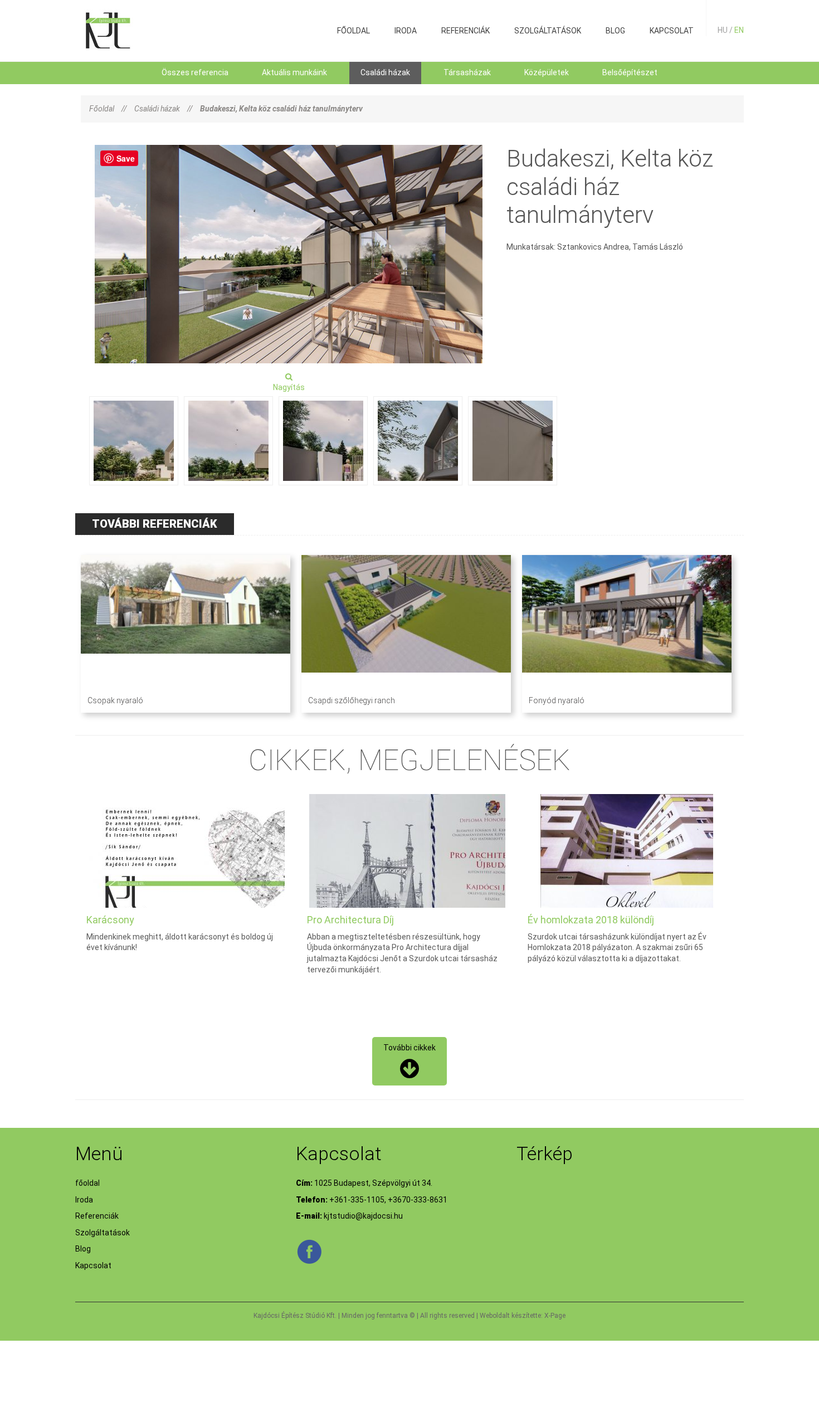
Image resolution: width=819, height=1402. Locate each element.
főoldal (353, 30)
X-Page (555, 1316)
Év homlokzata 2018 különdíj (591, 920)
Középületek (546, 72)
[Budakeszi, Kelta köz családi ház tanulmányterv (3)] (228, 441)
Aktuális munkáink (294, 72)
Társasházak (467, 72)
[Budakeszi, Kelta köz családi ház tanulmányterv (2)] (134, 441)
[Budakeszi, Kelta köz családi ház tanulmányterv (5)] (418, 441)
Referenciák (465, 30)
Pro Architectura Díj (350, 920)
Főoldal (101, 108)
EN (739, 30)
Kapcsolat (672, 30)
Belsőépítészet (629, 72)
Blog (615, 30)
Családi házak (385, 72)
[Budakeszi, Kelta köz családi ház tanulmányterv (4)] (323, 441)
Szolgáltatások (547, 30)
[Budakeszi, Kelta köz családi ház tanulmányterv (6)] (512, 441)
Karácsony (110, 920)
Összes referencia (195, 72)
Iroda (405, 30)
